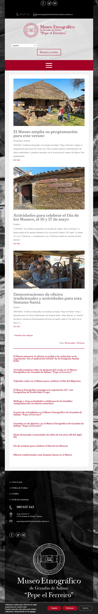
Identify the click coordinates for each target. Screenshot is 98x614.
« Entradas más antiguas (23, 335)
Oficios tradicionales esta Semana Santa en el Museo (42, 454)
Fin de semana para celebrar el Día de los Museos (40, 445)
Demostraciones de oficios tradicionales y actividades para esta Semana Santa (47, 298)
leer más (16, 159)
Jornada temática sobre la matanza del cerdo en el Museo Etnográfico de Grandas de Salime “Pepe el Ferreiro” (45, 371)
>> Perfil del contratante (19, 499)
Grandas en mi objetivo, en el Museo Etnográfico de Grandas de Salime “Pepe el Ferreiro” (48, 424)
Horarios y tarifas (49, 52)
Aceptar (54, 608)
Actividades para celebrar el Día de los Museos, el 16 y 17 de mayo (46, 217)
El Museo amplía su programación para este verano (45, 133)
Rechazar (70, 608)
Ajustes (85, 608)
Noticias (26, 140)
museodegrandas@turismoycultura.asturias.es (55, 14)
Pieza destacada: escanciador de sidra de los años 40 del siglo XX (47, 435)
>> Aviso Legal (15, 482)
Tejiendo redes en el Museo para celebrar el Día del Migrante (47, 381)
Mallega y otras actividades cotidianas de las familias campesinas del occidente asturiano (42, 402)
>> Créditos (14, 493)
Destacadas (17, 140)
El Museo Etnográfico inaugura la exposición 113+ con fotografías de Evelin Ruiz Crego (43, 391)
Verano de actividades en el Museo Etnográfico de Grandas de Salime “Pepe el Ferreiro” (47, 413)
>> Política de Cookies (18, 487)
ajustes (32, 611)
